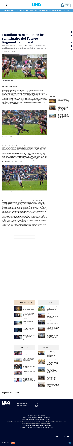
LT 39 (63, 10)
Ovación (31, 10)
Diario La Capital (21, 402)
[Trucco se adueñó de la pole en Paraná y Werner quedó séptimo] (24, 360)
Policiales (25, 10)
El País (36, 10)
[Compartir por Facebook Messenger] (71, 46)
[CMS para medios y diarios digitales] (5, 442)
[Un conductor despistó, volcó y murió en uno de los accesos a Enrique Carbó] (48, 308)
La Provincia (18, 10)
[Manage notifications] (70, 443)
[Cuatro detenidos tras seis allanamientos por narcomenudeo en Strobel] (48, 322)
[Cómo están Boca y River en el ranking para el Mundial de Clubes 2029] (24, 373)
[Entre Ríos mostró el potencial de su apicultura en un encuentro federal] (59, 101)
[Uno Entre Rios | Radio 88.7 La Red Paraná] (65, 5)
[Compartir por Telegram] (71, 42)
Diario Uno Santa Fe (22, 405)
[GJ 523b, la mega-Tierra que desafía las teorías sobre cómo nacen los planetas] (24, 330)
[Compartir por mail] (71, 49)
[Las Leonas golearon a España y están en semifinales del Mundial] (24, 353)
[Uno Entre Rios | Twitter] (68, 436)
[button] (3, 5)
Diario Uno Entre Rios (22, 403)
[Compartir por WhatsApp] (71, 39)
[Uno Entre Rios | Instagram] (71, 436)
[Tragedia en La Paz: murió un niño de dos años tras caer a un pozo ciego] (48, 329)
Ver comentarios (25, 236)
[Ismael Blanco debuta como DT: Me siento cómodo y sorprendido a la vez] (24, 380)
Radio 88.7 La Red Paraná (41, 402)
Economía (42, 10)
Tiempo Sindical (56, 10)
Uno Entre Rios (5, 30)
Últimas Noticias (9, 10)
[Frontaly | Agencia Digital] (13, 443)
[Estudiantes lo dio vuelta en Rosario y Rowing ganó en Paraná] (24, 366)
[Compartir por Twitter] (71, 35)
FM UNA (37, 406)
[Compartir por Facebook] (71, 31)
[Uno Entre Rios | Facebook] (64, 436)
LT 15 (67, 10)
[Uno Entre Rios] (36, 5)
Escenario (48, 10)
